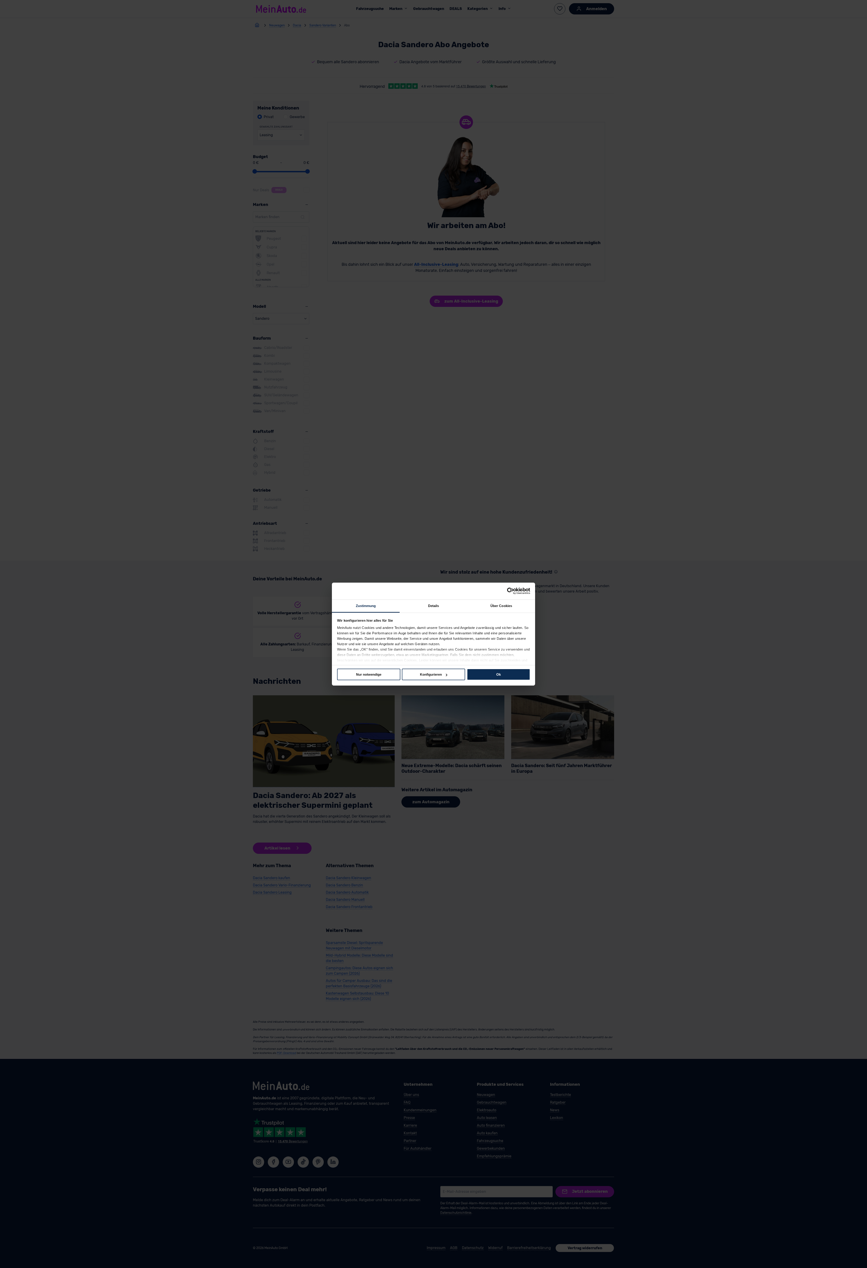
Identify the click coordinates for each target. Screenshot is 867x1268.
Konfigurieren (431, 674)
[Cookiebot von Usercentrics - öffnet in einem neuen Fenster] (510, 591)
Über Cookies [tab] (501, 605)
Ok (498, 674)
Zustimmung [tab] (366, 605)
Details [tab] (433, 605)
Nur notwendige (368, 674)
